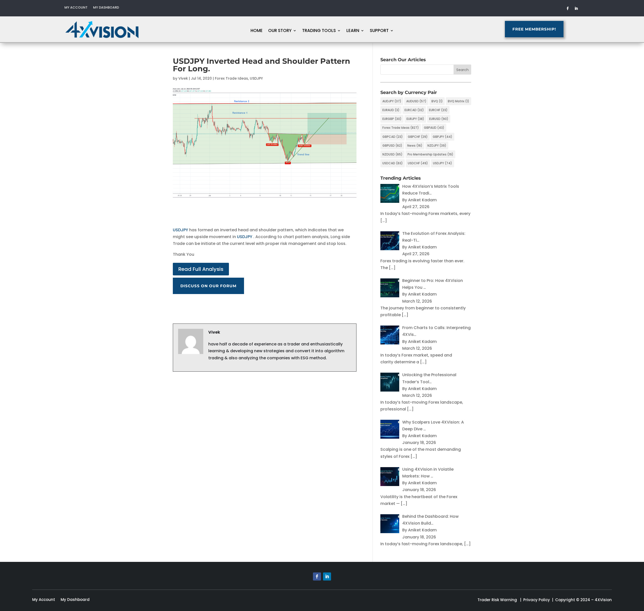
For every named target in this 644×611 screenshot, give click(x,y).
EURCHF (438, 110)
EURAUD (390, 110)
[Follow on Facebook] (568, 8)
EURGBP (391, 119)
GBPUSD (392, 145)
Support (379, 31)
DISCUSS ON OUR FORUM (208, 285)
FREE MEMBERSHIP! (534, 29)
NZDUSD (392, 154)
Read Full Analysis (200, 269)
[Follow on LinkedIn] (576, 8)
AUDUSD (416, 101)
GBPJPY (442, 137)
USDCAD (392, 163)
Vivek (183, 78)
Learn (352, 31)
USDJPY (256, 78)
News (414, 145)
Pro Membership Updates (430, 154)
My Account (76, 8)
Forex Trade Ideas (231, 78)
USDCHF (418, 163)
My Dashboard (106, 8)
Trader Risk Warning (497, 599)
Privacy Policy (536, 599)
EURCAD (414, 110)
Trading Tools (319, 31)
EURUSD (438, 119)
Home (257, 31)
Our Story (280, 31)
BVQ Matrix (458, 101)
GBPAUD (434, 127)
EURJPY (415, 119)
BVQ (437, 101)
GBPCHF (418, 137)
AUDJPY (391, 101)
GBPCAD (392, 137)
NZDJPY (436, 145)
